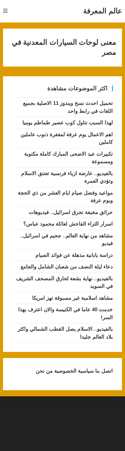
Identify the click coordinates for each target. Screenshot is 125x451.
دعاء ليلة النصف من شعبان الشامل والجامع (67, 267)
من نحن (44, 371)
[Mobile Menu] (5, 11)
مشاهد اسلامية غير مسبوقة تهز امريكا (72, 298)
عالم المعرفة (102, 11)
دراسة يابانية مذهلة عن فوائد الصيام (74, 255)
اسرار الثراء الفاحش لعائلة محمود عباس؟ (68, 224)
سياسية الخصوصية (73, 371)
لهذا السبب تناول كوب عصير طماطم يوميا (67, 123)
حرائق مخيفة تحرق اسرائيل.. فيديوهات (71, 212)
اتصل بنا (103, 371)
